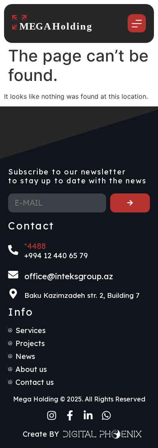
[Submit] (130, 202)
